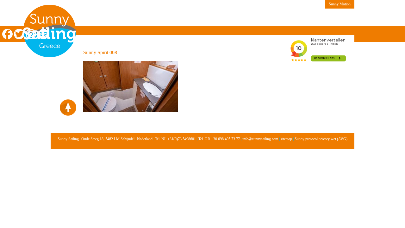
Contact (294, 17)
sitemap (286, 139)
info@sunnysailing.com (260, 139)
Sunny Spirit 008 (100, 52)
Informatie (178, 17)
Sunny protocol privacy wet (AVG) (321, 139)
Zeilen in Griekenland (105, 17)
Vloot (205, 17)
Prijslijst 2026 (236, 17)
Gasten (269, 17)
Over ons (147, 17)
